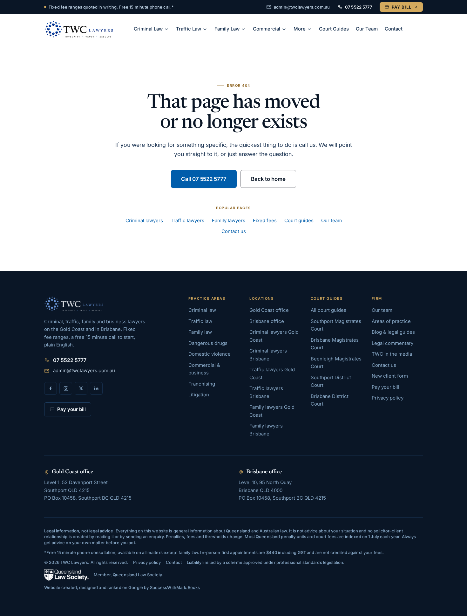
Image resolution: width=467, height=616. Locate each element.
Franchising (201, 384)
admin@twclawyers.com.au (302, 7)
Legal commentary (392, 343)
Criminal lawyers (144, 220)
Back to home (268, 179)
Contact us (233, 231)
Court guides (299, 220)
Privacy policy (387, 398)
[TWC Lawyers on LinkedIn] (96, 388)
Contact (394, 29)
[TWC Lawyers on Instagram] (65, 388)
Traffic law (200, 321)
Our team (331, 220)
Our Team (367, 29)
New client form (390, 376)
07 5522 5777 (358, 7)
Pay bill (401, 7)
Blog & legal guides (393, 332)
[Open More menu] (310, 29)
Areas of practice (391, 321)
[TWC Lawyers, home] (78, 29)
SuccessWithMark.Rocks (175, 587)
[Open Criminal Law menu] (167, 29)
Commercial (266, 29)
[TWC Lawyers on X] (81, 388)
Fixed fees (265, 220)
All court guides (328, 310)
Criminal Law (148, 29)
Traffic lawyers (187, 220)
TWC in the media (392, 354)
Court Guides (334, 29)
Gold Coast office (269, 310)
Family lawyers (228, 220)
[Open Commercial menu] (285, 29)
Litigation (198, 395)
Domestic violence (209, 354)
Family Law (227, 29)
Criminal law (202, 310)
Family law (200, 332)
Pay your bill (71, 409)
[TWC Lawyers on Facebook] (50, 388)
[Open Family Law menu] (244, 29)
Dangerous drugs (207, 343)
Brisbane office (266, 321)
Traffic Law (188, 29)
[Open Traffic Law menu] (206, 29)
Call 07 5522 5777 (204, 179)
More (300, 29)
